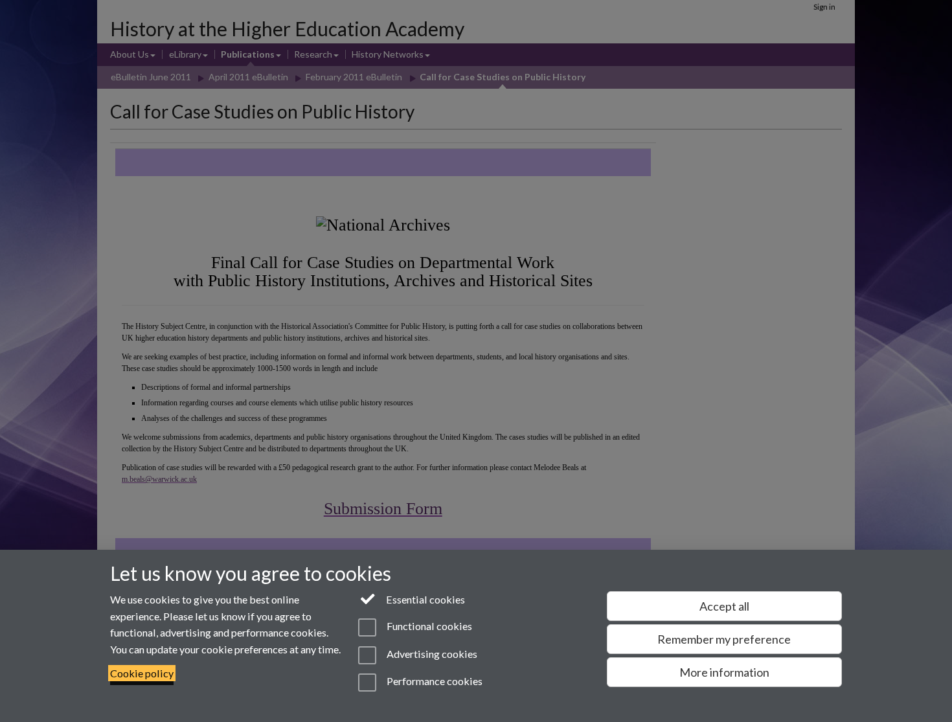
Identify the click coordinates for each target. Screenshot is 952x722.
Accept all (724, 606)
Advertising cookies (431, 654)
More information (724, 672)
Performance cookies (433, 681)
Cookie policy (142, 673)
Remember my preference (724, 639)
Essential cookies (424, 599)
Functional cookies (428, 626)
